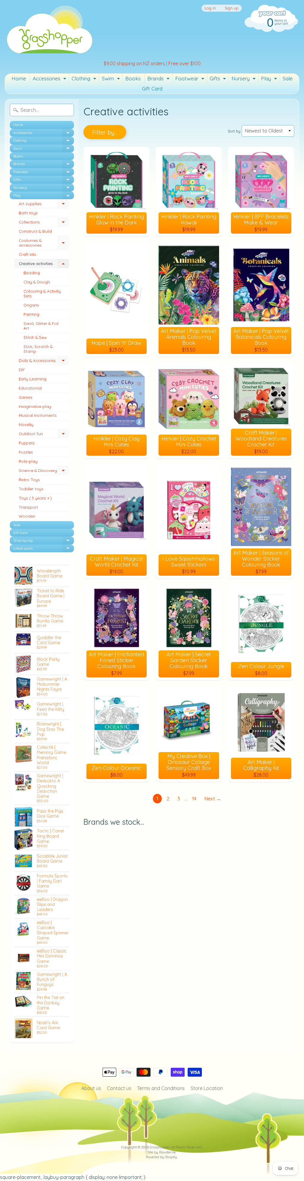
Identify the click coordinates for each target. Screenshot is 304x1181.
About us (91, 1088)
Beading (31, 272)
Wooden (27, 515)
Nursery (244, 79)
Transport (28, 507)
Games (25, 397)
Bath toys (28, 212)
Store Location (207, 1088)
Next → (213, 799)
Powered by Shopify (161, 1157)
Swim (111, 79)
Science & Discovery (44, 471)
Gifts (218, 79)
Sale (288, 78)
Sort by (234, 131)
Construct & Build (35, 231)
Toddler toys (31, 488)
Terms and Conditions (161, 1088)
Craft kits (27, 254)
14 (194, 799)
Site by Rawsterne (162, 1152)
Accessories (50, 79)
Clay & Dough (36, 281)
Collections (44, 223)
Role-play (28, 461)
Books (133, 78)
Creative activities (44, 264)
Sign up (231, 8)
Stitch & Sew (35, 337)
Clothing (85, 79)
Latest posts (43, 549)
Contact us (119, 1088)
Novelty (26, 424)
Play (269, 79)
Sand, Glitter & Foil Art (40, 326)
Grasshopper (160, 1147)
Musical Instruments (38, 415)
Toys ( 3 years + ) (35, 497)
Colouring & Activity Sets (42, 293)
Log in (210, 8)
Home (19, 78)
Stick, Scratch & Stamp (38, 349)
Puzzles (26, 451)
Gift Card (152, 88)
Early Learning (32, 378)
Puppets (27, 442)
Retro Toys (29, 479)
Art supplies (44, 204)
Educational (30, 387)
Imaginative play (35, 406)
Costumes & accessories (44, 243)
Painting (31, 314)
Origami (31, 304)
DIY (22, 369)
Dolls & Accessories (44, 361)
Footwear (190, 79)
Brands (159, 79)
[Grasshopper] (49, 29)
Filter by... (104, 132)
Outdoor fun (44, 434)
